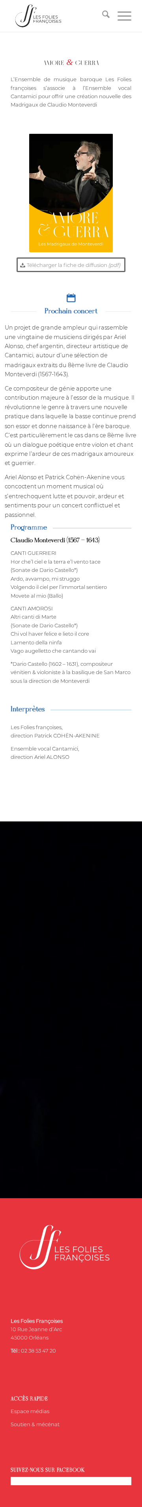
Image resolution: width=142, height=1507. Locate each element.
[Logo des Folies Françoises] (59, 16)
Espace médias (30, 1411)
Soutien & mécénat (35, 1424)
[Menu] (120, 16)
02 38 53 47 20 (38, 1350)
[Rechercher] (102, 16)
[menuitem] (102, 16)
